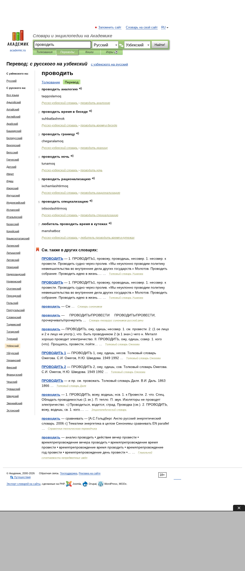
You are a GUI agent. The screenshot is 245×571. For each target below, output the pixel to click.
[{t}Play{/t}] (80, 88)
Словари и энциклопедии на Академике (72, 35)
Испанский (13, 209)
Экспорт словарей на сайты (23, 483)
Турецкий (12, 338)
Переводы (67, 52)
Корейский (12, 231)
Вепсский (12, 152)
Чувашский (13, 389)
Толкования (44, 52)
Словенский (13, 317)
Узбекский (12, 346)
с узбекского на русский (109, 64)
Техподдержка (68, 473)
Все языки (12, 95)
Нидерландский (15, 274)
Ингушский (13, 195)
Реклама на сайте (89, 473)
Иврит (10, 173)
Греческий (12, 159)
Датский (11, 166)
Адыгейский (13, 102)
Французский (14, 374)
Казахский (12, 224)
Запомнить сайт (110, 27)
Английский (13, 116)
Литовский (12, 260)
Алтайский (12, 109)
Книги (89, 52)
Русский (11, 80)
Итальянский (14, 216)
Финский (11, 367)
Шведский (12, 396)
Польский (12, 303)
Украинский (13, 360)
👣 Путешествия (20, 477)
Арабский (12, 123)
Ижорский (12, 188)
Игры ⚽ (112, 52)
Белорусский (14, 138)
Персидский (13, 295)
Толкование (51, 82)
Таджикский (13, 324)
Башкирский (13, 130)
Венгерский (13, 145)
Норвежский (13, 281)
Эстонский (12, 410)
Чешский (11, 381)
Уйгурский (12, 353)
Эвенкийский (14, 403)
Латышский (13, 252)
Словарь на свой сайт (142, 27)
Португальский (15, 310)
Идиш (9, 181)
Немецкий (12, 267)
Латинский (12, 245)
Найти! (160, 45)
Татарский (12, 331)
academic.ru (18, 50)
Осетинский (13, 288)
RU (163, 27)
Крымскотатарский (17, 238)
